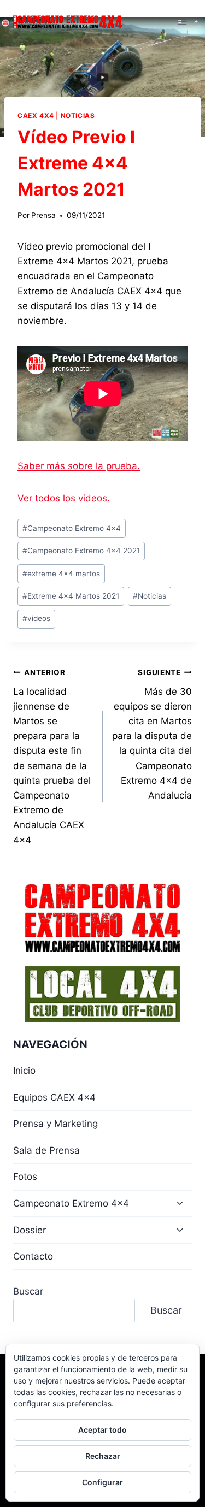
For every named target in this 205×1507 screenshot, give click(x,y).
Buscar (28, 1291)
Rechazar (102, 1456)
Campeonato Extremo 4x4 (71, 528)
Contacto (33, 1256)
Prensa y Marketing (55, 1123)
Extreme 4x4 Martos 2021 (70, 596)
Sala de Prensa (46, 1150)
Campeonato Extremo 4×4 (71, 1203)
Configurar (102, 1482)
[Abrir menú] (182, 21)
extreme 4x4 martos (61, 573)
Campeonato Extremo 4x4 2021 (81, 550)
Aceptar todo (102, 1429)
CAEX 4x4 (35, 115)
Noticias (78, 115)
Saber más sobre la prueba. (78, 465)
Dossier (29, 1230)
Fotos (25, 1176)
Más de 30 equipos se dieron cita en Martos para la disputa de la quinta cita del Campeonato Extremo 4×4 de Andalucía (152, 734)
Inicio (24, 1070)
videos (36, 618)
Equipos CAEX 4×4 (54, 1097)
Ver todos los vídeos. (63, 498)
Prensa (43, 215)
